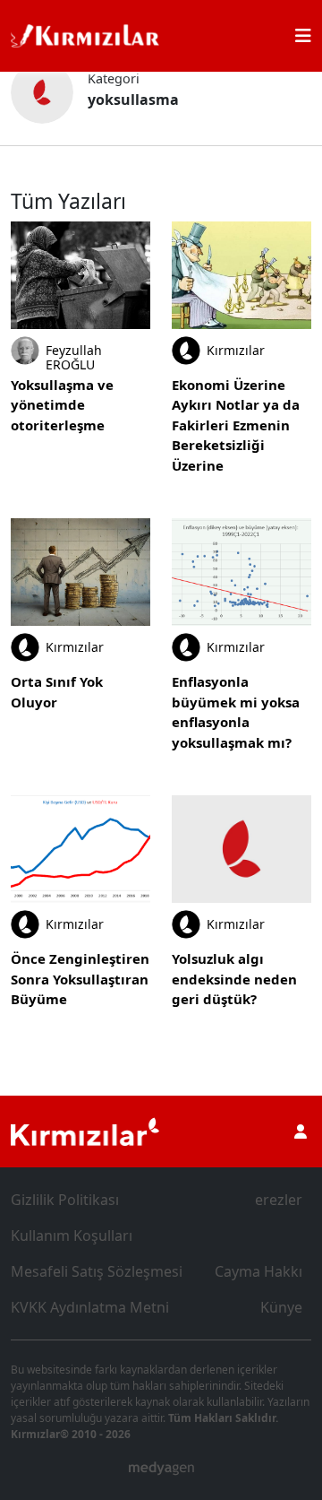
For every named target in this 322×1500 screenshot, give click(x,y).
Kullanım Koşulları (71, 1235)
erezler (278, 1200)
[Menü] (303, 36)
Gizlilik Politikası (65, 1200)
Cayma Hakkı (258, 1271)
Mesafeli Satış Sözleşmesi (96, 1271)
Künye (281, 1307)
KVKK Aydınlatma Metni (90, 1307)
